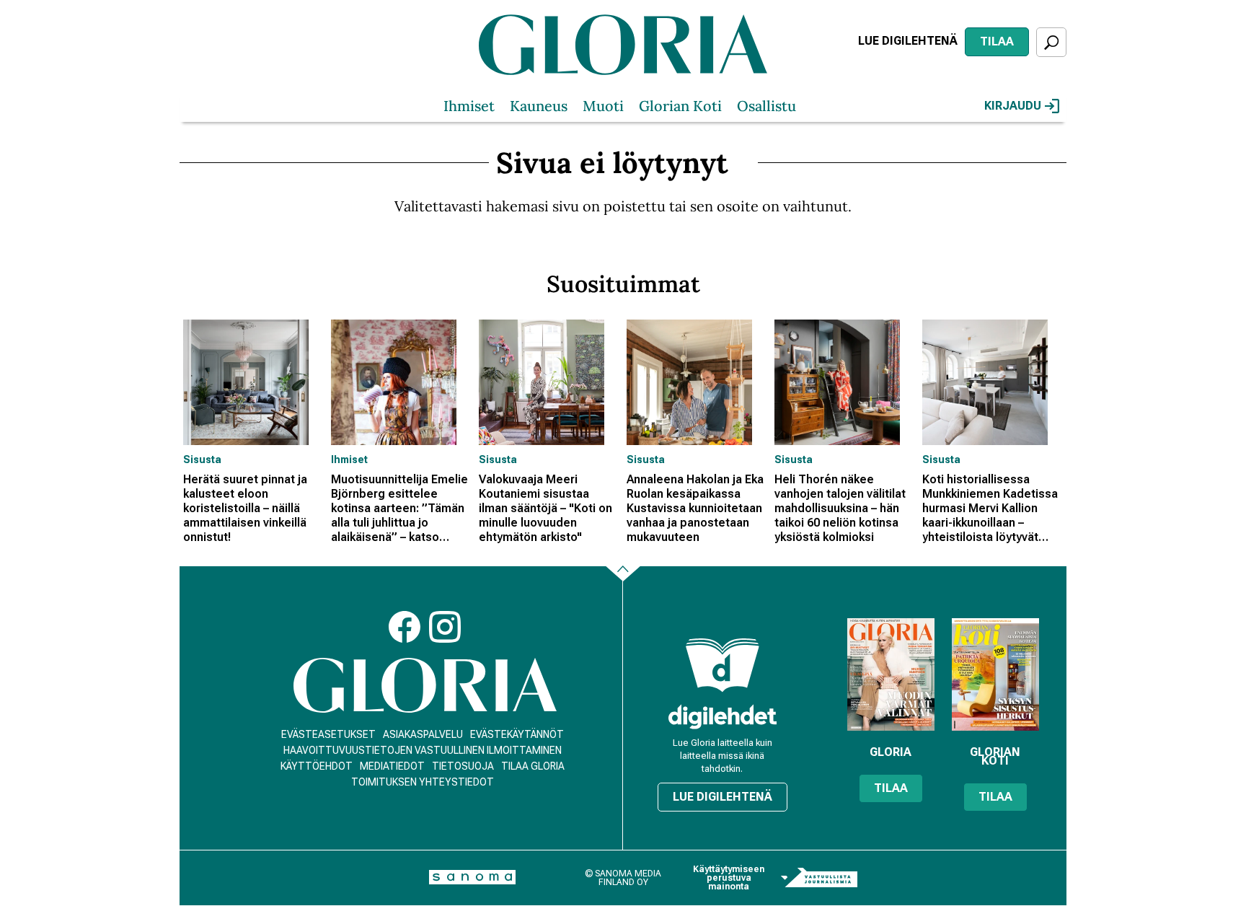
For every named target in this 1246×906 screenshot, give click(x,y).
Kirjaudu (1012, 106)
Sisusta (202, 459)
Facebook (404, 627)
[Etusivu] (425, 685)
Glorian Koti (680, 106)
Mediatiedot (392, 766)
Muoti (603, 106)
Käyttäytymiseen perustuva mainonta (728, 878)
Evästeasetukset (328, 734)
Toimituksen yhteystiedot (422, 782)
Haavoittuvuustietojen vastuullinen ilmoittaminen (422, 750)
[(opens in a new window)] (722, 716)
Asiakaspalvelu (423, 734)
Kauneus (538, 106)
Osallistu (766, 106)
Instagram (445, 627)
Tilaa (997, 41)
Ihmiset (469, 106)
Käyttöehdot (316, 766)
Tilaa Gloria (533, 766)
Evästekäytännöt (517, 734)
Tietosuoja (463, 766)
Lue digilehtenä (908, 41)
